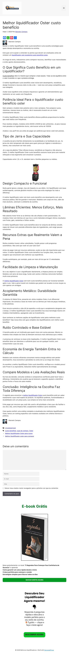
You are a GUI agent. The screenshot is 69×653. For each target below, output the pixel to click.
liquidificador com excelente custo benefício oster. (30, 55)
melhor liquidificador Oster (13, 281)
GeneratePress (49, 650)
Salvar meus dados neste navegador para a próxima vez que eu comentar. (31, 488)
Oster (31, 431)
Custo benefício (8, 76)
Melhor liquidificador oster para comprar (19, 436)
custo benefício (10, 431)
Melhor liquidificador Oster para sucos (19, 433)
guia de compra (22, 431)
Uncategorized (10, 428)
